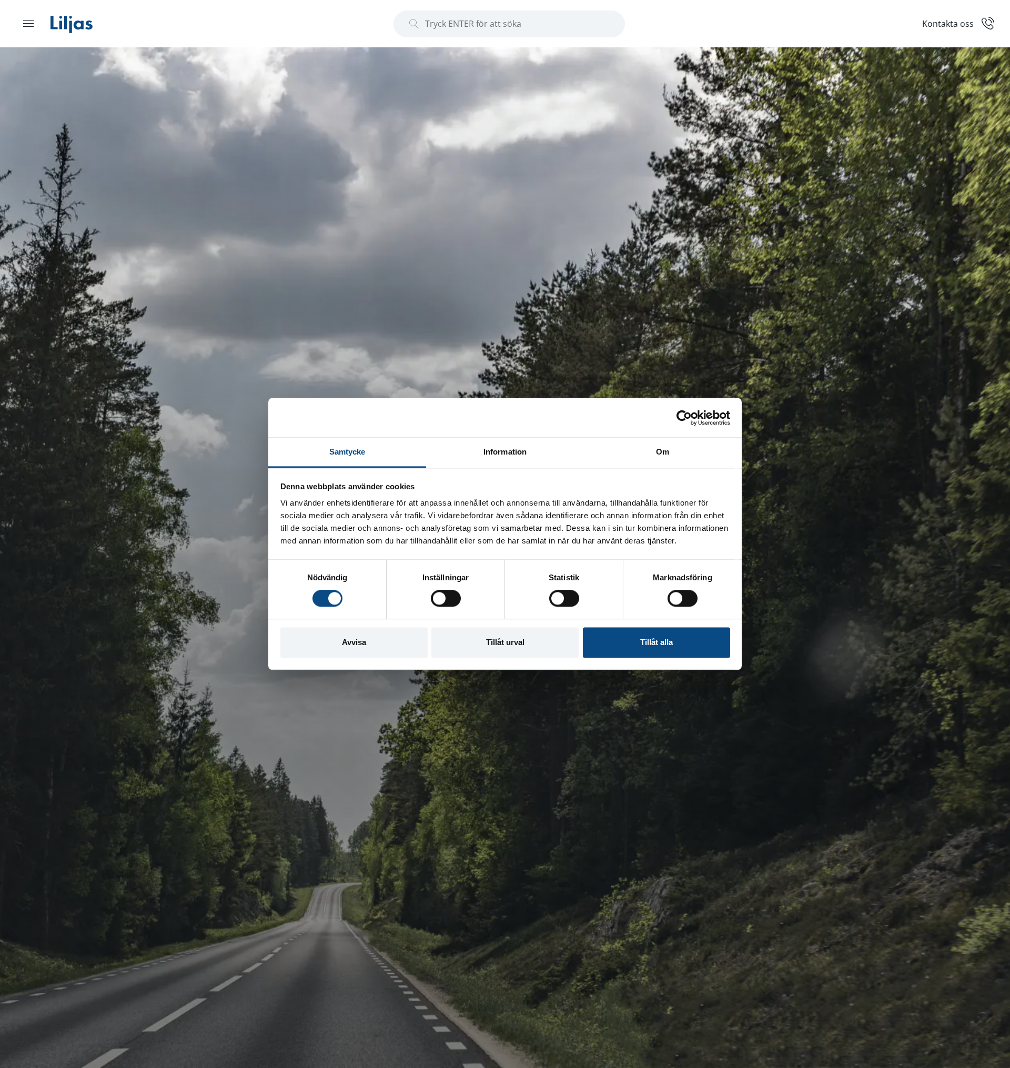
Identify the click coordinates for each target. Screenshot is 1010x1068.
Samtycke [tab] (347, 451)
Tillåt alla (656, 642)
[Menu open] (28, 23)
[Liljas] (82, 23)
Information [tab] (505, 451)
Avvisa (354, 642)
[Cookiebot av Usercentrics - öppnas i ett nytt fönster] (684, 418)
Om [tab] (662, 451)
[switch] (446, 598)
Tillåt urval (505, 642)
